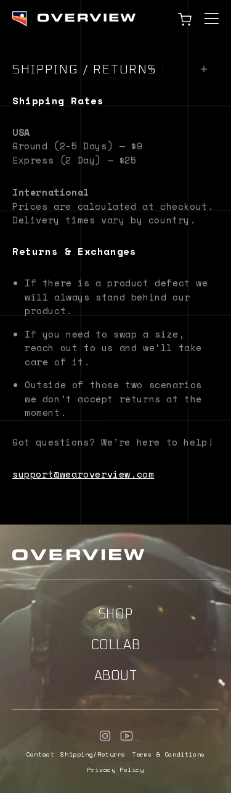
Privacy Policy (115, 769)
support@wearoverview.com (83, 474)
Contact (40, 754)
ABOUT (115, 675)
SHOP (115, 613)
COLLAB (115, 644)
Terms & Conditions (168, 754)
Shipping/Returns (93, 754)
